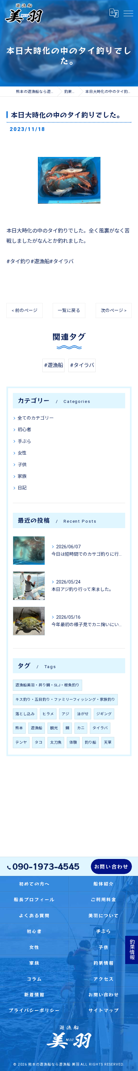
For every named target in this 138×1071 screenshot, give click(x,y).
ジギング (104, 714)
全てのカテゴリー (36, 418)
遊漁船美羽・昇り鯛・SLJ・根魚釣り (47, 685)
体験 (73, 742)
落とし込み (25, 714)
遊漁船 (36, 728)
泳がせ (83, 714)
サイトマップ (103, 1010)
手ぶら (24, 441)
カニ (81, 728)
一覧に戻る (69, 310)
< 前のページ (25, 310)
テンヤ (21, 742)
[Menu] (128, 13)
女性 (22, 452)
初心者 (24, 429)
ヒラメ (48, 714)
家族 (22, 476)
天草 (108, 742)
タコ (38, 742)
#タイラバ (82, 365)
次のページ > (113, 310)
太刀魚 (56, 742)
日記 (22, 487)
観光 (54, 728)
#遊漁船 (53, 365)
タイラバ (100, 728)
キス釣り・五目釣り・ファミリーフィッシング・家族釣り (65, 699)
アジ (65, 714)
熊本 (19, 728)
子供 (22, 464)
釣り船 (90, 742)
